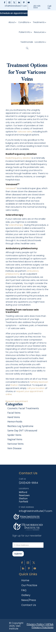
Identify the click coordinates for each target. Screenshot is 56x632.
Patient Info (24, 32)
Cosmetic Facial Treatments (23, 408)
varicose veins (24, 131)
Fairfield (34, 381)
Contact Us (28, 605)
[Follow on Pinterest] (24, 2)
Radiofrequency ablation (18, 157)
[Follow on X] (14, 2)
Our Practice (29, 585)
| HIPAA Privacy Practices (42, 625)
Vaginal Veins (14, 439)
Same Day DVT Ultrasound (22, 430)
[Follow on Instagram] (9, 2)
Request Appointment (17, 401)
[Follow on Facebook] (5, 2)
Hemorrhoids (14, 421)
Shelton (14, 385)
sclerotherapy (16, 224)
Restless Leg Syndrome (20, 426)
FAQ (23, 590)
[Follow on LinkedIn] (19, 2)
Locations (40, 42)
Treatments (39, 22)
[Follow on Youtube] (28, 2)
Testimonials (26, 42)
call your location (36, 388)
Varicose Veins (15, 443)
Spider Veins (14, 434)
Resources (39, 32)
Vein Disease (14, 448)
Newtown (43, 381)
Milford (23, 492)
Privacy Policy (35, 624)
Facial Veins (13, 412)
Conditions (23, 22)
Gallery (25, 595)
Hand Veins (13, 417)
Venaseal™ (11, 188)
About (11, 22)
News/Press (28, 600)
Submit (18, 553)
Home (25, 580)
